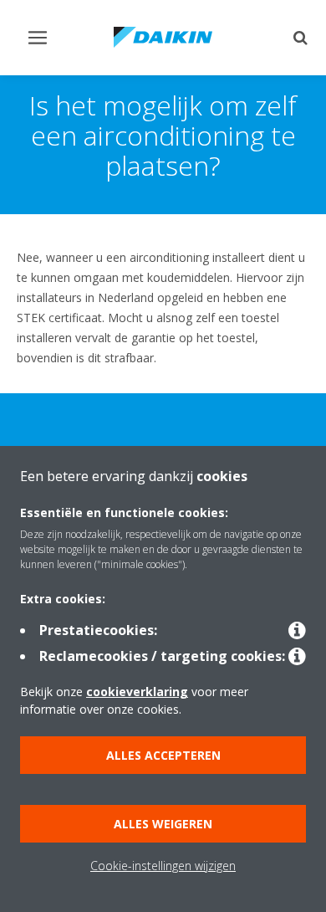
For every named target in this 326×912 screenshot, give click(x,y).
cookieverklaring (137, 691)
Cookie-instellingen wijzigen (163, 866)
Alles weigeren (163, 824)
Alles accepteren (163, 755)
